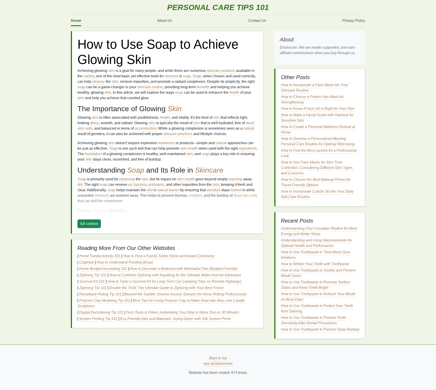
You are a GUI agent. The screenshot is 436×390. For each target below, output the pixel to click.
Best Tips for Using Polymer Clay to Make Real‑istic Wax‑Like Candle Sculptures (161, 303)
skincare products (221, 71)
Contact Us (257, 21)
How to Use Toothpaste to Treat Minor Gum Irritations (315, 254)
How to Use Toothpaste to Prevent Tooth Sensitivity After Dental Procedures (313, 320)
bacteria (140, 184)
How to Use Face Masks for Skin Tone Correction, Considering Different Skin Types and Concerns (317, 167)
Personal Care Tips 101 (218, 7)
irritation (195, 195)
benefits (203, 87)
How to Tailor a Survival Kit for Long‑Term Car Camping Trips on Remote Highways (174, 281)
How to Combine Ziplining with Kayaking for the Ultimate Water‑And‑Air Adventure (175, 275)
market (88, 76)
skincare (171, 76)
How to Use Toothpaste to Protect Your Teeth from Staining (317, 308)
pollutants (156, 184)
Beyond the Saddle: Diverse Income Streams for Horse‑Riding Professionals (185, 294)
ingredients (248, 148)
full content (89, 224)
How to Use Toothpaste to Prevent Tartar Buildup (320, 329)
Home (76, 21)
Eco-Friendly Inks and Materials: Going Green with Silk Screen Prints (175, 319)
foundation (93, 154)
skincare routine (150, 87)
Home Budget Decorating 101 (103, 269)
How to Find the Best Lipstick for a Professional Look (319, 153)
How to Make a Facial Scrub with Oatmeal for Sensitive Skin (317, 117)
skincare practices (177, 134)
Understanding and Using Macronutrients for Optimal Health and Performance (316, 243)
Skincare (209, 170)
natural (248, 128)
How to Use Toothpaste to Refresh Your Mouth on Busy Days (318, 296)
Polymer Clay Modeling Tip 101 (104, 300)
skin (111, 71)
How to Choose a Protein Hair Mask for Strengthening (312, 99)
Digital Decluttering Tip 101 (101, 312)
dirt (79, 184)
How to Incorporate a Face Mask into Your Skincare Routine (314, 87)
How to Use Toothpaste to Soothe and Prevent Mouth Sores (318, 273)
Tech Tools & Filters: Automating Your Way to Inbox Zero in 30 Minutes (182, 312)
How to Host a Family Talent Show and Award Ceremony (168, 256)
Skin (175, 109)
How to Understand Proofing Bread (125, 262)
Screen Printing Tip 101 (98, 319)
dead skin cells (245, 195)
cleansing (127, 179)
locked (236, 190)
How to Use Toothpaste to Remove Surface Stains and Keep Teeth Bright (315, 284)
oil (130, 184)
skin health (189, 148)
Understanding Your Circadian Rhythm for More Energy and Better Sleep (319, 231)
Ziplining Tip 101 (93, 275)
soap (187, 76)
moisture (213, 190)
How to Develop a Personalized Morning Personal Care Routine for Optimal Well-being (318, 141)
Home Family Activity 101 (99, 256)
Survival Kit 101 (92, 281)
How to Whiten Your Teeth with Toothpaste (315, 264)
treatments (166, 143)
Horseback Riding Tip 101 (100, 294)
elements (101, 195)
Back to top (218, 358)
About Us (164, 21)
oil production (145, 128)
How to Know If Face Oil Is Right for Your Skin (317, 109)
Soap (197, 76)
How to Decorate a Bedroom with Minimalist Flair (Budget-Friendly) (184, 269)
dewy (94, 123)
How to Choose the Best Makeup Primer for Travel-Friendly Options (315, 182)
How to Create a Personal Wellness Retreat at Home (318, 129)
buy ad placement (218, 363)
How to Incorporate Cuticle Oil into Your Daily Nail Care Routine (317, 194)
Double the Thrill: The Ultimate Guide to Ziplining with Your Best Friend (166, 288)
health (234, 92)
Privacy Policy (353, 21)
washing (235, 179)
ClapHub (86, 262)
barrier (174, 190)
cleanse (98, 81)
